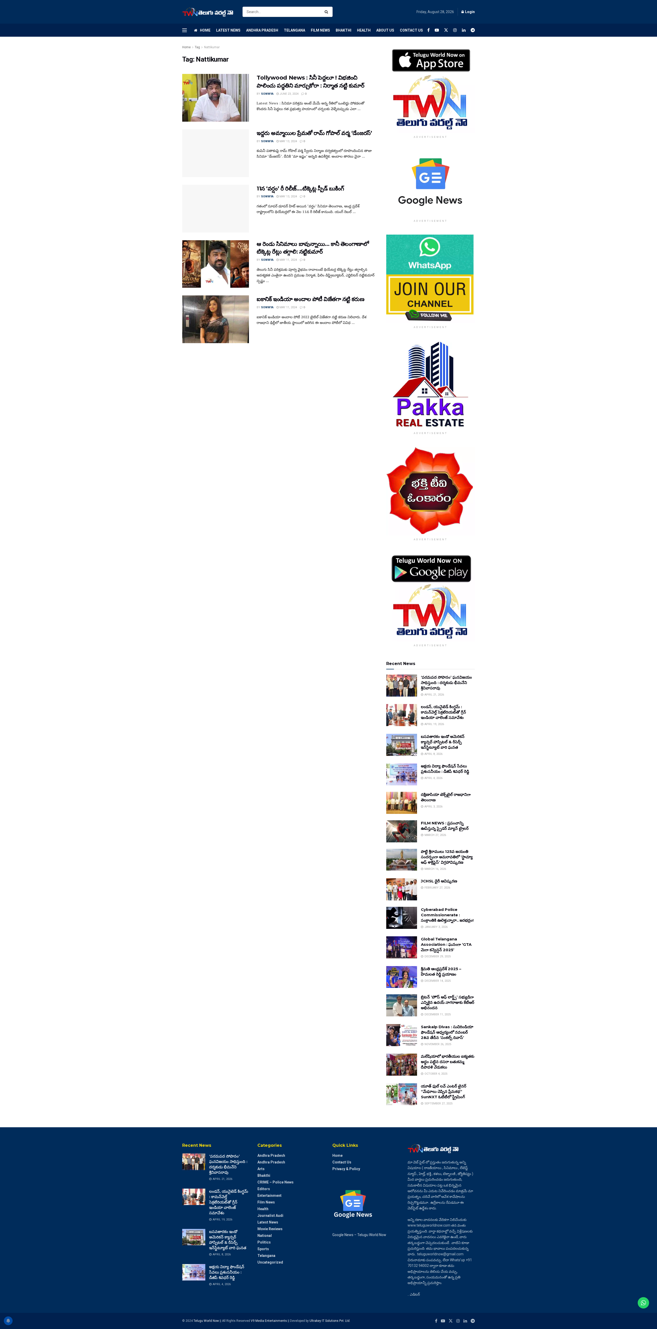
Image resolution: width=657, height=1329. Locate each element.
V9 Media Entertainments (269, 1321)
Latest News (228, 30)
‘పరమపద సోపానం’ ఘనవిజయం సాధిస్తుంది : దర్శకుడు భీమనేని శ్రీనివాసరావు (446, 682)
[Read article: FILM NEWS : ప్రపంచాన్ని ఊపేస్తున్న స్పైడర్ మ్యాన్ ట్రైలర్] (401, 831)
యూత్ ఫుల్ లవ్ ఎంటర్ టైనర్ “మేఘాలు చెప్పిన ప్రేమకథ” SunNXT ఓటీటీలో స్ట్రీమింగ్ (443, 1091)
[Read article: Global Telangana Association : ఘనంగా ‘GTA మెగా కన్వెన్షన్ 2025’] (401, 947)
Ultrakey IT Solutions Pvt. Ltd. (330, 1321)
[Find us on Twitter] (446, 30)
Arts (261, 1169)
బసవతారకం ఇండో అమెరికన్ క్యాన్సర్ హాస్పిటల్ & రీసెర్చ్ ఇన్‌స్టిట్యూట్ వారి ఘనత (443, 742)
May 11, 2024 (288, 260)
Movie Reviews (270, 1229)
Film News (320, 30)
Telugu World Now (206, 1321)
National (264, 1236)
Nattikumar (212, 47)
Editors (263, 1189)
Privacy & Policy (346, 1169)
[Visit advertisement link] (430, 88)
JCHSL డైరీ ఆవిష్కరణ (439, 881)
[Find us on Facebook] (428, 30)
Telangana (294, 30)
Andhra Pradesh (262, 30)
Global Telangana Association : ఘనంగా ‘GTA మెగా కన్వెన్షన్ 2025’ (446, 944)
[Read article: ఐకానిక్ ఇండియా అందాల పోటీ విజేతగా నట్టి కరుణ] (215, 319)
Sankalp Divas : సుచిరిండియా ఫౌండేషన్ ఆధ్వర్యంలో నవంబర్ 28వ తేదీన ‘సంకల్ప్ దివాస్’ (447, 1032)
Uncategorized (270, 1262)
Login (469, 12)
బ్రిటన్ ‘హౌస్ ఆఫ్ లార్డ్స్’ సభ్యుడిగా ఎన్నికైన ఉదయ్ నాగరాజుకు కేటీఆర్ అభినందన (447, 1002)
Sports (263, 1249)
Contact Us (411, 30)
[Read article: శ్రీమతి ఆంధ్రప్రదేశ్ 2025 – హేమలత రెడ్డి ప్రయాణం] (401, 977)
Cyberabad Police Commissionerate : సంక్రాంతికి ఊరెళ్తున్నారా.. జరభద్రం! (447, 915)
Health (364, 30)
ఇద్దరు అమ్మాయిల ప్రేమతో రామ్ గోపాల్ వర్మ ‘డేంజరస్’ (314, 133)
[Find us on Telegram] (473, 30)
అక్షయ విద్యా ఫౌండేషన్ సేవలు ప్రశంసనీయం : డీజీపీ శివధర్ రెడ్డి (226, 1272)
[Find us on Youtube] (437, 30)
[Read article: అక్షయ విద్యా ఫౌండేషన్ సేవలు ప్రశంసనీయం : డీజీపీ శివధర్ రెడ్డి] (401, 774)
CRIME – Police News (275, 1182)
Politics (264, 1242)
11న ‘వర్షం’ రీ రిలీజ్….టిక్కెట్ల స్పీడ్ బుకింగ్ (300, 188)
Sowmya (267, 93)
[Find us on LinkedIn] (464, 30)
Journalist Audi (270, 1216)
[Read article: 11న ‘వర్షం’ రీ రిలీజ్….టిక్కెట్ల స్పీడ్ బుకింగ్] (215, 209)
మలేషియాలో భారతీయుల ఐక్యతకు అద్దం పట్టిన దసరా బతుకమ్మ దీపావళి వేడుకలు (447, 1062)
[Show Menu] (184, 30)
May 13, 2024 (288, 141)
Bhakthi (343, 30)
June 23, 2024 (288, 93)
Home (205, 30)
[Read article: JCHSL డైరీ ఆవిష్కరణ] (401, 889)
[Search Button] (327, 12)
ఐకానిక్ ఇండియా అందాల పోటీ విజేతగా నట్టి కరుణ (310, 299)
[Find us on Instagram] (455, 30)
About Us (385, 30)
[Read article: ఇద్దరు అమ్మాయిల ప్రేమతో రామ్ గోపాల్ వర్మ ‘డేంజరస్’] (215, 153)
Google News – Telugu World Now (359, 1235)
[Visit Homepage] (208, 12)
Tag (197, 47)
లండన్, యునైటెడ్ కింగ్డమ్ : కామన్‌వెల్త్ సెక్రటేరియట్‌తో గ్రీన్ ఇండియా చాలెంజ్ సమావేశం (443, 712)
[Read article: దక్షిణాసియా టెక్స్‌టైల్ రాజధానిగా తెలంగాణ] (401, 803)
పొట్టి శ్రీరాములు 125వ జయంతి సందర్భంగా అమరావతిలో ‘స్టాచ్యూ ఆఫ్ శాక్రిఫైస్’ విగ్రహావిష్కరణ (447, 857)
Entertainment (269, 1195)
